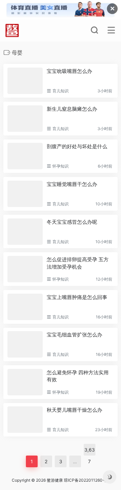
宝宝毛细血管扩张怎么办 (74, 334)
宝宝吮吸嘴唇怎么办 (69, 71)
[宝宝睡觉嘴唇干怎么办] (25, 194)
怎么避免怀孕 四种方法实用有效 (78, 376)
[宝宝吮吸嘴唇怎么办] (25, 81)
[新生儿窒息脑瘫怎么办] (25, 118)
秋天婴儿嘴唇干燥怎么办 (74, 410)
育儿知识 (60, 90)
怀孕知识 (60, 166)
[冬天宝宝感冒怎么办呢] (25, 231)
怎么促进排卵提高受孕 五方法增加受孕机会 (78, 263)
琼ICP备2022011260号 (86, 480)
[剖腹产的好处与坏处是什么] (25, 156)
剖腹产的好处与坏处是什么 (77, 146)
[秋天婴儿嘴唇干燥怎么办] (25, 419)
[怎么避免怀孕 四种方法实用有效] (25, 382)
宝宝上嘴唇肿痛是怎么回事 (77, 297)
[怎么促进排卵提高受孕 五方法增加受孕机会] (25, 269)
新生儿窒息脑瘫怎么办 (72, 109)
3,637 (89, 451)
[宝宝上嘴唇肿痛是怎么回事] (25, 307)
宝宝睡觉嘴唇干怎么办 (72, 184)
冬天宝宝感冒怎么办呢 (72, 222)
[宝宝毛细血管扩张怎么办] (25, 344)
